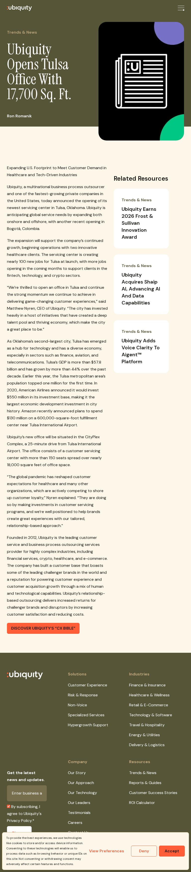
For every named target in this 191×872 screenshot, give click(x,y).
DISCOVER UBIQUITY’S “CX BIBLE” (43, 628)
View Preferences (106, 851)
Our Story (77, 772)
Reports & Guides (145, 782)
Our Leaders (79, 802)
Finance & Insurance (147, 685)
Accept (172, 851)
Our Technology (82, 792)
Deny (144, 851)
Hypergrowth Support (88, 724)
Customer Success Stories (153, 792)
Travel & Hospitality (147, 724)
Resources (139, 761)
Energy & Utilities (144, 734)
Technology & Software (150, 715)
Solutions (77, 674)
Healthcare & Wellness (149, 695)
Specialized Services (86, 715)
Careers (75, 822)
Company (77, 761)
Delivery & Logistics (147, 744)
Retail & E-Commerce (148, 705)
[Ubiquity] (16, 8)
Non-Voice (77, 705)
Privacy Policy (19, 820)
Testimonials (79, 812)
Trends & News (142, 772)
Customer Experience (87, 685)
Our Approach (81, 782)
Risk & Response (83, 695)
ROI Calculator (142, 802)
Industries (139, 674)
